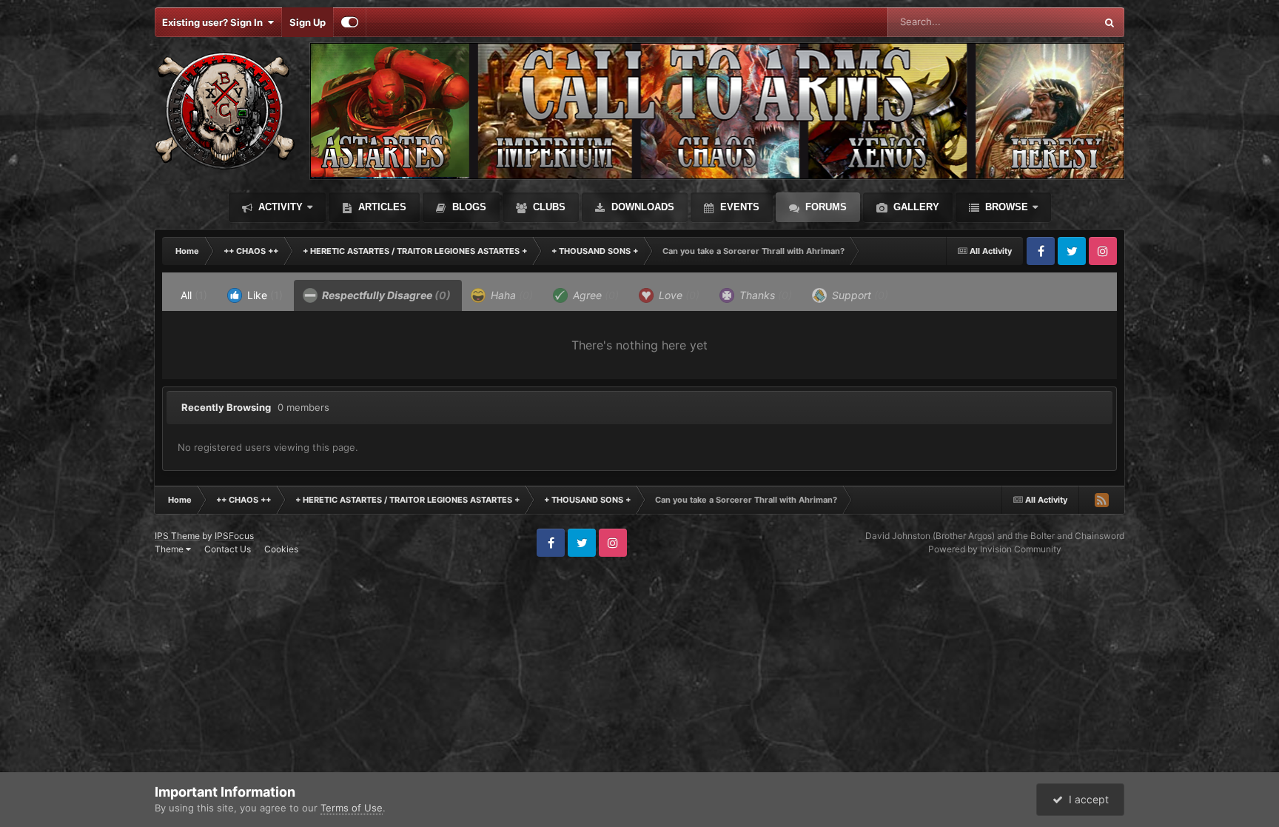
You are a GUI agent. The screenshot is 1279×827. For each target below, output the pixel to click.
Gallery (914, 206)
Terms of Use (351, 808)
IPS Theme (177, 535)
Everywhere (1050, 21)
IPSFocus (234, 535)
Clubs (547, 206)
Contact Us (227, 549)
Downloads (641, 206)
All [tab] (194, 295)
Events (738, 206)
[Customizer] (350, 22)
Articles (380, 206)
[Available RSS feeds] (1101, 500)
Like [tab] (263, 295)
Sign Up (307, 22)
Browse (1005, 206)
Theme (170, 549)
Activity (279, 206)
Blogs (467, 206)
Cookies (281, 549)
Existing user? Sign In (214, 22)
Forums (824, 206)
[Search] (1109, 22)
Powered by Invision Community (994, 549)
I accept (1086, 799)
